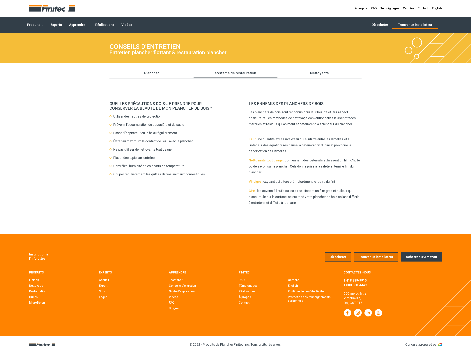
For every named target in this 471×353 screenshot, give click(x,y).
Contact (423, 8)
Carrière (408, 8)
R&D (374, 8)
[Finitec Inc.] (52, 8)
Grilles (33, 297)
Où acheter (379, 25)
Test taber (176, 280)
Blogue (173, 308)
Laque (103, 297)
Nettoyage (36, 285)
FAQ (171, 302)
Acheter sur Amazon (421, 257)
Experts (56, 25)
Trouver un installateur (415, 25)
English (437, 8)
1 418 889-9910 (355, 280)
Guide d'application (182, 291)
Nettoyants (319, 73)
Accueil (104, 280)
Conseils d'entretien (182, 285)
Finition (34, 280)
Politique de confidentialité (306, 291)
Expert (103, 285)
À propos (361, 8)
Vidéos (126, 25)
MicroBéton (37, 302)
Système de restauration (235, 73)
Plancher (151, 73)
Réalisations (104, 25)
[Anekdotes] (440, 344)
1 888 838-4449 (355, 285)
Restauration (37, 291)
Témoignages (389, 8)
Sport (102, 291)
